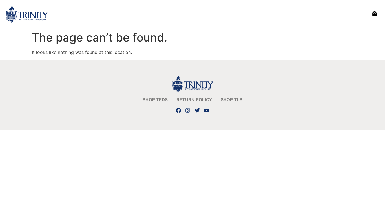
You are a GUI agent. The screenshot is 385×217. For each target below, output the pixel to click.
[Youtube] (206, 110)
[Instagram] (187, 110)
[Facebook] (178, 110)
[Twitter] (197, 110)
